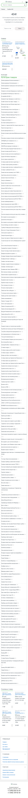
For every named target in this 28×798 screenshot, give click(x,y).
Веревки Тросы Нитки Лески (8, 117)
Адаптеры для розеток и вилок (8, 175)
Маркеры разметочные (7, 571)
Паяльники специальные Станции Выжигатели (12, 413)
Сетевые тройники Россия (7, 169)
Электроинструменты (6, 232)
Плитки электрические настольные (10, 608)
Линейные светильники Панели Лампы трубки (12, 523)
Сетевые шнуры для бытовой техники (10, 350)
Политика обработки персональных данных (13, 761)
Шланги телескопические (9, 774)
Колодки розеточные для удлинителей (10, 645)
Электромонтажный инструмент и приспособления (14, 434)
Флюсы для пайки (5, 418)
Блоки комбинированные (7, 201)
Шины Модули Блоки (6, 500)
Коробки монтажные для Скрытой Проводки (12, 328)
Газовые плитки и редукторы (8, 469)
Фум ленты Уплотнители (7, 568)
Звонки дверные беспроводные (9, 83)
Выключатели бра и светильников (9, 631)
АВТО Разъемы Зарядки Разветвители (10, 148)
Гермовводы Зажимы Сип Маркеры (9, 502)
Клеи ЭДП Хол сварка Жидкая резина (10, 574)
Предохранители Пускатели (8, 678)
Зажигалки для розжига (7, 474)
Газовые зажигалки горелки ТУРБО (10, 464)
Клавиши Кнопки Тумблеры (8, 258)
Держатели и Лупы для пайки (8, 429)
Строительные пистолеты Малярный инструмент (13, 240)
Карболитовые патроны (7, 282)
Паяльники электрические (7, 431)
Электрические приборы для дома (9, 613)
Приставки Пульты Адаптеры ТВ (9, 592)
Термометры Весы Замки (7, 477)
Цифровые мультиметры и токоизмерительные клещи (13, 453)
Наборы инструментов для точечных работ (12, 439)
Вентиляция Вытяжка (6, 342)
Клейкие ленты (5, 566)
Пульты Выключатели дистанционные (10, 624)
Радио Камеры (4, 558)
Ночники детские (5, 521)
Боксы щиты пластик (6, 513)
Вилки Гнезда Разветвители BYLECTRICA (11, 199)
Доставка (5, 746)
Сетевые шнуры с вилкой (7, 352)
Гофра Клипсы (4, 670)
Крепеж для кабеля (6, 650)
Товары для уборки (6, 120)
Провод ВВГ (4, 652)
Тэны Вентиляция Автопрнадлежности (11, 331)
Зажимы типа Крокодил (7, 266)
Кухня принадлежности (7, 130)
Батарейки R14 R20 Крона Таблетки (10, 93)
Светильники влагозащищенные (9, 529)
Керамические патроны (7, 280)
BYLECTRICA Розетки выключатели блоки (11, 193)
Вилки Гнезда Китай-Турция (8, 637)
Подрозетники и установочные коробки (11, 326)
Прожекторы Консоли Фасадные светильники (12, 534)
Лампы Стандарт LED (6, 301)
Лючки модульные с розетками (9, 392)
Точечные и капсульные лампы (9, 293)
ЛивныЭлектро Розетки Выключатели (10, 400)
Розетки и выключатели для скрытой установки (13, 214)
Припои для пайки (5, 415)
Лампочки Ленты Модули (7, 290)
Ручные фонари (5, 555)
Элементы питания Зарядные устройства (11, 91)
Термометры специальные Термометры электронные (11, 488)
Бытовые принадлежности (7, 61)
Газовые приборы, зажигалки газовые (10, 461)
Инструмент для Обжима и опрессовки (10, 444)
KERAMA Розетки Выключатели (9, 405)
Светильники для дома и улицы (9, 516)
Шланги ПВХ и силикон (8, 772)
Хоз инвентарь (5, 106)
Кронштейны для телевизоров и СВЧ (10, 587)
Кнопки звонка (4, 88)
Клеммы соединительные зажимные (10, 264)
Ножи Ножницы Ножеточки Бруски (9, 109)
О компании (5, 757)
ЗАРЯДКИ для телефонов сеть (8, 140)
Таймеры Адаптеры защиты (8, 621)
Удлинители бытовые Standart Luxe (10, 371)
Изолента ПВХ (4, 387)
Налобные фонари (5, 547)
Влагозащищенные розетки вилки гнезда (11, 639)
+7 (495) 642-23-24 (14, 790)
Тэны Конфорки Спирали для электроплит (11, 339)
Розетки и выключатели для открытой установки (13, 209)
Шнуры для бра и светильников (9, 355)
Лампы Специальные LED (7, 306)
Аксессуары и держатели (7, 159)
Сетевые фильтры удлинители (8, 360)
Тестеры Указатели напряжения (9, 459)
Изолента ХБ (4, 384)
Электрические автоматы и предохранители (12, 672)
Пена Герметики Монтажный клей (9, 563)
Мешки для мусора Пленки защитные (10, 104)
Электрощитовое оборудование (9, 497)
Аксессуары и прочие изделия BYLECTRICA (11, 196)
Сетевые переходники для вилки (9, 164)
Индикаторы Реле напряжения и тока (10, 675)
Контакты (5, 744)
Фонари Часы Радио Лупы (7, 539)
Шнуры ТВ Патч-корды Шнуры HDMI (10, 589)
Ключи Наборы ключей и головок (9, 225)
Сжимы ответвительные (7, 261)
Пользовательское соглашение (10, 759)
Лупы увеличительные (6, 550)
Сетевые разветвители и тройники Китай (20, 42)
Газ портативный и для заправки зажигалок (12, 467)
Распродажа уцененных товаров (9, 112)
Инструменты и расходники (8, 217)
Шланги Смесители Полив (7, 177)
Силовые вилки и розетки (7, 395)
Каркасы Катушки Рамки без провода (10, 642)
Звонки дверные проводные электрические (12, 85)
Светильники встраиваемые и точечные (11, 518)
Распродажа (6, 777)
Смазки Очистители (6, 581)
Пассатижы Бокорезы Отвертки (9, 245)
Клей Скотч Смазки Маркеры (8, 560)
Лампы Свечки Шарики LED (7, 309)
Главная (3, 9)
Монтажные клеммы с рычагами (9, 272)
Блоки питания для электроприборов (10, 154)
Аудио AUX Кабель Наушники (8, 156)
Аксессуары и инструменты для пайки (10, 421)
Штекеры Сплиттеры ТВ (7, 595)
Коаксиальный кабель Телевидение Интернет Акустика (12, 661)
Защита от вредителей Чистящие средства (12, 125)
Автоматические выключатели (9, 683)
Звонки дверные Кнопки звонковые (10, 80)
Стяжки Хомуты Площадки (7, 658)
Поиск (25, 5)
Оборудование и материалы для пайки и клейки (12, 408)
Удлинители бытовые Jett (7, 368)
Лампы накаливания (6, 298)
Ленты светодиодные (6, 303)
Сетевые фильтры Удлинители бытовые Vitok (12, 363)
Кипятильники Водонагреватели (9, 605)
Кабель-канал (4, 655)
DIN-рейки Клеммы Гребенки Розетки (10, 508)
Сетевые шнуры (5, 347)
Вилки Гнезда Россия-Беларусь (9, 634)
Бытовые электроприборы (7, 600)
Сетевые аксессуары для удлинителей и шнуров (13, 627)
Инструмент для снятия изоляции (9, 441)
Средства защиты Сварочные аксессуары (11, 238)
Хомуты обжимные (6, 180)
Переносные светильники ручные (9, 376)
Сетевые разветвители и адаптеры (10, 162)
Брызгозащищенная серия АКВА (9, 204)
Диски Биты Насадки (6, 219)
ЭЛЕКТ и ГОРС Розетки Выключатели (10, 402)
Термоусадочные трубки (7, 381)
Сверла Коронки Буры (6, 235)
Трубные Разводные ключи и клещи (10, 227)
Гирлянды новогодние (6, 537)
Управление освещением (7, 616)
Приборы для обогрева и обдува (9, 603)
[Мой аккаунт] (23, 2)
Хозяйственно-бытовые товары (9, 101)
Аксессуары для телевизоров (8, 584)
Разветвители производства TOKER (10, 172)
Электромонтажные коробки (8, 317)
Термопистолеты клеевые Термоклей (10, 423)
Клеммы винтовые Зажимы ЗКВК (9, 269)
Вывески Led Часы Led (6, 545)
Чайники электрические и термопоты (10, 611)
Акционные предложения (9, 770)
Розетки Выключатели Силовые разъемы (11, 389)
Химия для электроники (7, 426)
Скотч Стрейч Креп (6, 579)
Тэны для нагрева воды (7, 336)
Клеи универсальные (6, 576)
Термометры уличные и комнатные (10, 494)
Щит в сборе (4, 505)
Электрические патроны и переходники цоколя (12, 277)
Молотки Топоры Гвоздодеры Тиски (10, 230)
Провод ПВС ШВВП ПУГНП (7, 667)
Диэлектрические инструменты (9, 447)
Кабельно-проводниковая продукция (10, 647)
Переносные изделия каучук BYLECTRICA (11, 206)
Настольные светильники (7, 526)
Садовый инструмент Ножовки (8, 248)
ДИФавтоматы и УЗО (6, 680)
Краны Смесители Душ (6, 183)
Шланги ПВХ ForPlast (6, 188)
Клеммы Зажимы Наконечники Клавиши (11, 256)
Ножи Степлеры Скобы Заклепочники (10, 250)
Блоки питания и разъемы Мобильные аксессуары (13, 133)
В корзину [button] (11, 56)
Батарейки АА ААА (5, 96)
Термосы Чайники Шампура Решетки (10, 114)
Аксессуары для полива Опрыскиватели (11, 191)
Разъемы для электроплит (7, 397)
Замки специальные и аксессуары (9, 480)
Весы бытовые (4, 482)
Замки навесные (5, 485)
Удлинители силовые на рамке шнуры (10, 373)
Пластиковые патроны (6, 285)
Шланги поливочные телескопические (10, 185)
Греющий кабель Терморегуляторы (10, 344)
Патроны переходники (6, 287)
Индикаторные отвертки (7, 449)
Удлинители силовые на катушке (9, 366)
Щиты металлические (6, 510)
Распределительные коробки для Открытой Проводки (12, 320)
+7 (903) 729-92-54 (14, 793)
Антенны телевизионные (7, 597)
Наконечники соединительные (8, 274)
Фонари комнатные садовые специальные (11, 542)
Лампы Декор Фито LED (7, 314)
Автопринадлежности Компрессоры (10, 334)
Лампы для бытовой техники (8, 295)
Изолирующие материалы (7, 379)
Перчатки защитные (6, 128)
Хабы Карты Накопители (7, 143)
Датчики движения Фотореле (8, 619)
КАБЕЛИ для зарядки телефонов (9, 146)
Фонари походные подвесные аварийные (11, 552)
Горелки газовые (5, 472)
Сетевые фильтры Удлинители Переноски (11, 358)
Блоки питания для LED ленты (8, 151)
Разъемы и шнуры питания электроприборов (12, 138)
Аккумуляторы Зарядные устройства (10, 99)
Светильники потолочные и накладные (10, 531)
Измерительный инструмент (8, 253)
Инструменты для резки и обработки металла (12, 222)
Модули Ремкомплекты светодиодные (10, 311)
